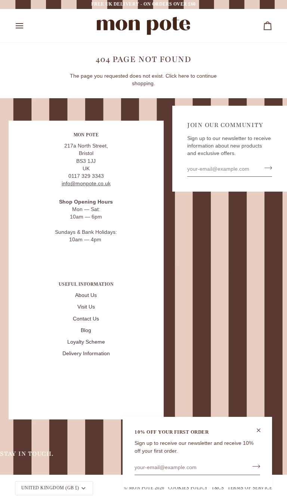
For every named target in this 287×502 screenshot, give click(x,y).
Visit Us (86, 307)
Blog (86, 330)
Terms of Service (250, 487)
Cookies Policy (188, 487)
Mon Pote (141, 487)
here (183, 76)
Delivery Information (86, 353)
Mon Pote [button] (86, 134)
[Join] (254, 466)
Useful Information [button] (86, 284)
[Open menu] (26, 26)
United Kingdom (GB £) (50, 487)
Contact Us (86, 319)
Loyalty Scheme (86, 342)
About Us (86, 295)
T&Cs (218, 487)
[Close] (261, 430)
